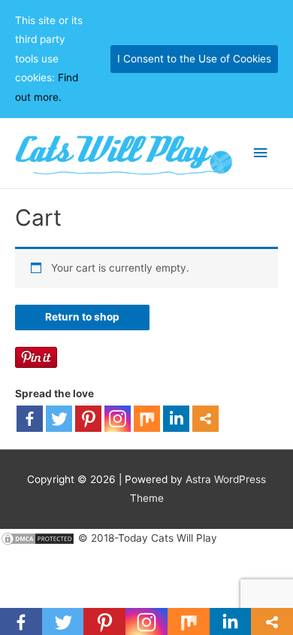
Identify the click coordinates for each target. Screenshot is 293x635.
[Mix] (147, 419)
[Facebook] (30, 419)
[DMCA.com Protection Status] (37, 538)
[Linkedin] (176, 419)
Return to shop (82, 317)
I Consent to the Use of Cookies (194, 59)
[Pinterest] (88, 419)
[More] (205, 419)
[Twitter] (59, 419)
